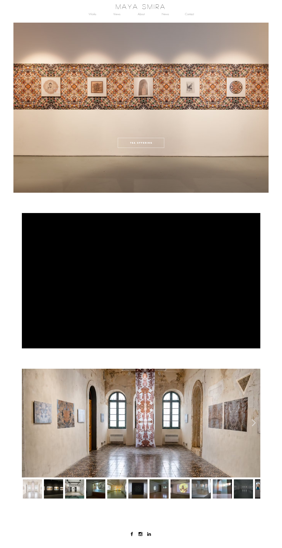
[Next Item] (253, 423)
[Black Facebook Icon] (131, 534)
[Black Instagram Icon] (140, 534)
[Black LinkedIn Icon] (149, 534)
